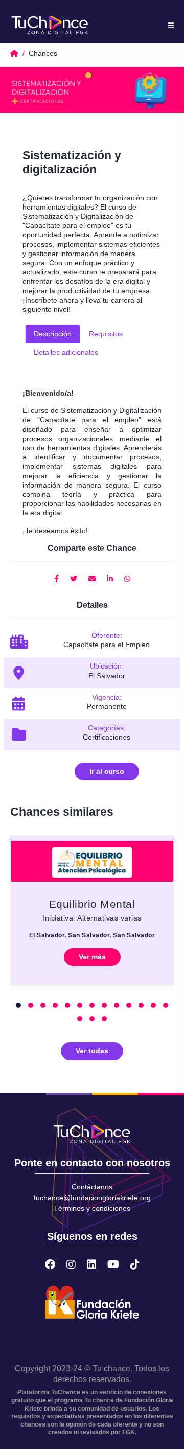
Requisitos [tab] (106, 334)
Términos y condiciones (92, 1208)
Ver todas (92, 1051)
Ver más (92, 957)
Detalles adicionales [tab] (66, 352)
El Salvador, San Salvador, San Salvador (92, 935)
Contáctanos (92, 1187)
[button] (18, 1005)
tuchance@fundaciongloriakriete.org (92, 1197)
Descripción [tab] (53, 334)
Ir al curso (106, 771)
